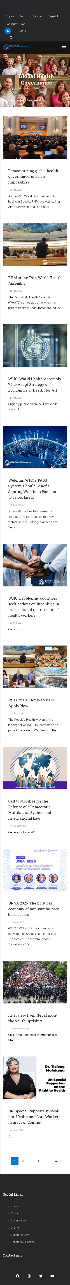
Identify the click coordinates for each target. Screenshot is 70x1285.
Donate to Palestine (23, 1242)
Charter (15, 1227)
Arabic (23, 16)
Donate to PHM (20, 1234)
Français (38, 16)
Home (6, 100)
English (10, 16)
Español (53, 16)
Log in (22, 31)
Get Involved (18, 1220)
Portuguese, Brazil (16, 24)
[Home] (17, 46)
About (14, 1213)
